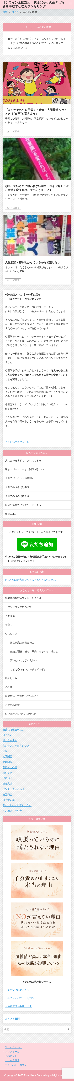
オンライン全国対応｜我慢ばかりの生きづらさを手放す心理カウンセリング (34, 4)
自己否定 (7, 735)
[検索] (68, 1029)
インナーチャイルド (13, 789)
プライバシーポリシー (17, 1064)
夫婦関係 (7, 762)
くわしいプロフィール (17, 442)
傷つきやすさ (10, 740)
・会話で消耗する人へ (17, 990)
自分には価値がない (13, 729)
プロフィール (12, 1051)
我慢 (5, 751)
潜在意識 (7, 783)
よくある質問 (12, 1018)
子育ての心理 (10, 767)
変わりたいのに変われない (17, 805)
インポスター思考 (12, 810)
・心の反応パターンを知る (19, 998)
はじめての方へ (13, 1047)
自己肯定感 (9, 800)
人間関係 (7, 756)
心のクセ (7, 772)
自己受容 (7, 794)
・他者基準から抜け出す (18, 1006)
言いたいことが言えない (16, 745)
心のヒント (11, 1056)
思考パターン (10, 778)
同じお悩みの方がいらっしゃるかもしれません (30, 579)
